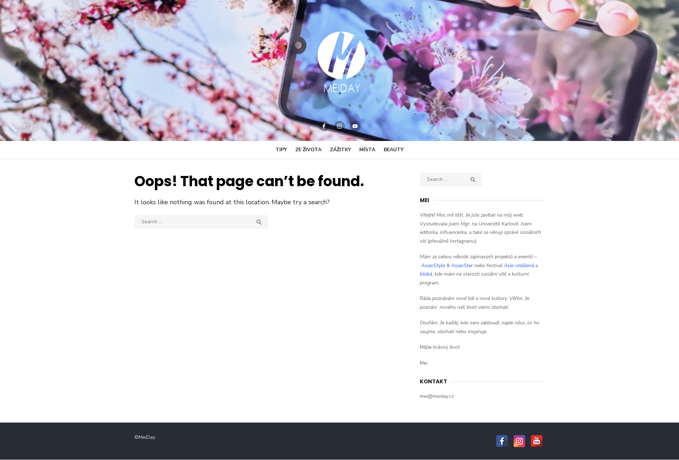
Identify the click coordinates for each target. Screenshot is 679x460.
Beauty (394, 149)
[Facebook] (324, 126)
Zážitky (340, 149)
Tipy (281, 149)
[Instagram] (339, 126)
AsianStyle (433, 265)
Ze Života (308, 149)
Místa (367, 149)
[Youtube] (355, 126)
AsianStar (462, 265)
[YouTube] (536, 441)
